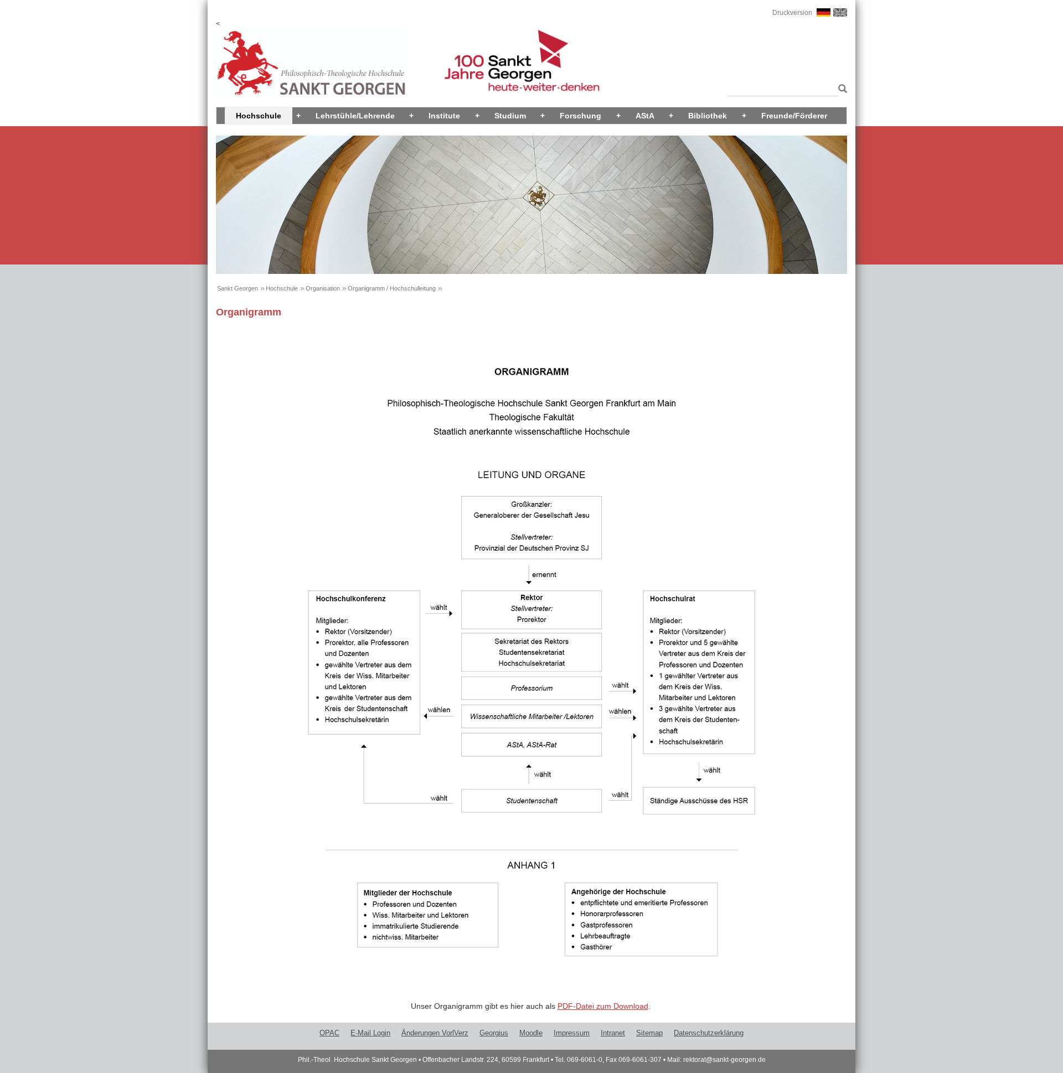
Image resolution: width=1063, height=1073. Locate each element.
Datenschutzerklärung (709, 1033)
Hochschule (258, 115)
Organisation (323, 288)
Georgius (493, 1033)
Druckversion (792, 13)
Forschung (580, 115)
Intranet (613, 1033)
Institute (444, 115)
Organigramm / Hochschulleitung (392, 288)
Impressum (572, 1033)
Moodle (531, 1033)
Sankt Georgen (237, 288)
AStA (645, 115)
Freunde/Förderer (794, 115)
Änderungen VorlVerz (434, 1033)
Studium (510, 115)
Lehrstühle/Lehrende (355, 115)
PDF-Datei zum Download (603, 1006)
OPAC (329, 1033)
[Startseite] (311, 63)
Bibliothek (707, 115)
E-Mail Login (370, 1033)
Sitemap (649, 1033)
